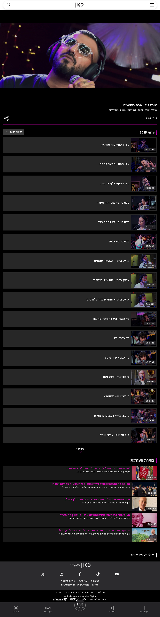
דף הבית (95, 581)
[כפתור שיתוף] (6, 118)
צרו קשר (83, 581)
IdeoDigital (90, 596)
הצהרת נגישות (68, 585)
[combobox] (13, 132)
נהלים (95, 585)
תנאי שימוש (83, 585)
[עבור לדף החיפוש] (8, 5)
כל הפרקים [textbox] (16, 132)
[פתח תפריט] (152, 5)
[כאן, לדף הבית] (79, 5)
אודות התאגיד (68, 581)
